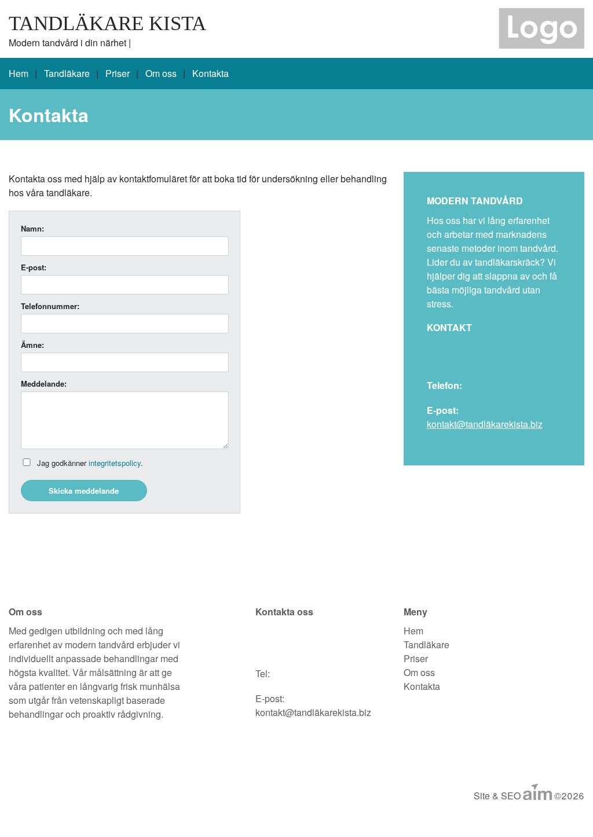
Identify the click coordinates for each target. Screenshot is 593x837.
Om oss (161, 73)
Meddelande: (44, 383)
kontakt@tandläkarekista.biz (485, 424)
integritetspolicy (115, 462)
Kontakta (210, 73)
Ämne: (32, 344)
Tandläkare (67, 73)
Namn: (32, 228)
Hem (18, 73)
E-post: (33, 267)
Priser (117, 73)
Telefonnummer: (50, 305)
